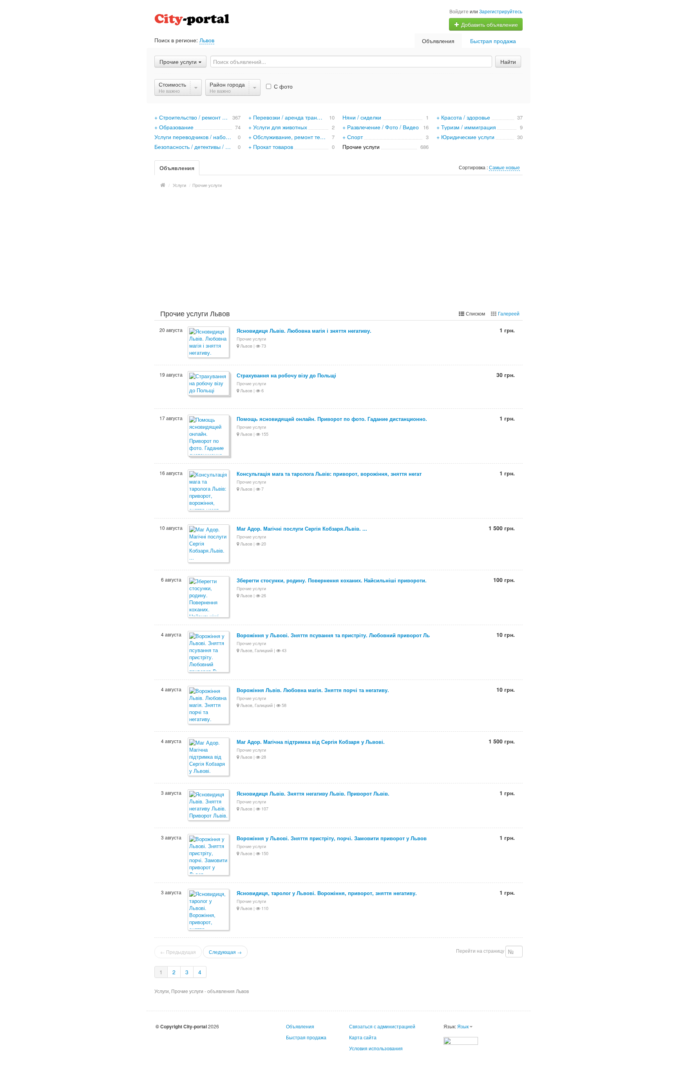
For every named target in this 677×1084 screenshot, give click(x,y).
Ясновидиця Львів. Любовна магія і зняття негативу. (304, 330)
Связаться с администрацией (382, 1026)
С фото (282, 86)
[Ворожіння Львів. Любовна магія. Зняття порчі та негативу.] (209, 705)
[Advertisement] (338, 248)
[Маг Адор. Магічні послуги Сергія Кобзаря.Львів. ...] (209, 544)
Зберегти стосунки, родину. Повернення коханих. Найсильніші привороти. (332, 580)
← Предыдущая (178, 951)
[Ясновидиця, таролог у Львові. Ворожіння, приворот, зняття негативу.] (209, 910)
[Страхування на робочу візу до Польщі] (209, 384)
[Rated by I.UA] (460, 1040)
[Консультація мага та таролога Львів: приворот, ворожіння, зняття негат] (209, 490)
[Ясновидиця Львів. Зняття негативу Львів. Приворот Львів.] (209, 805)
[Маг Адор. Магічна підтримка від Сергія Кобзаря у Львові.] (209, 757)
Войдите (459, 11)
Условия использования (376, 1048)
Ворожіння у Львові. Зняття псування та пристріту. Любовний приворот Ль (333, 635)
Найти (508, 61)
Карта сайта (363, 1037)
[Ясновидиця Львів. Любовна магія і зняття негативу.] (209, 342)
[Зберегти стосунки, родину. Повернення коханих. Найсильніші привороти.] (209, 597)
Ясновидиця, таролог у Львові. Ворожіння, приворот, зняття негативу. (327, 893)
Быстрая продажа (493, 41)
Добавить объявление (489, 24)
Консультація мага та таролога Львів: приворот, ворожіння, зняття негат (329, 473)
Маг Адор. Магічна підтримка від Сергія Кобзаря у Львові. (311, 741)
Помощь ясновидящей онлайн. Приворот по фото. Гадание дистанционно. (332, 418)
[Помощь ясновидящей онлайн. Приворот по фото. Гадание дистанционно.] (209, 436)
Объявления (438, 41)
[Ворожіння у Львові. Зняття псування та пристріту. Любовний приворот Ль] (209, 652)
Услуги (179, 185)
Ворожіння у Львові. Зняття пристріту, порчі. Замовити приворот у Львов (332, 838)
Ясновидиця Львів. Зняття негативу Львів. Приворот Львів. (313, 793)
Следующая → (225, 951)
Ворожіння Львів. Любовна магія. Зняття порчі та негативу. (313, 690)
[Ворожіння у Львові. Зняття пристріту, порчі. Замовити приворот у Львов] (209, 855)
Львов (206, 40)
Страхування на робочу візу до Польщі (286, 375)
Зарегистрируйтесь (500, 11)
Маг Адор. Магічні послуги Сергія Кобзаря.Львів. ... (302, 528)
